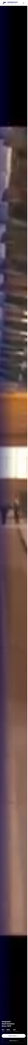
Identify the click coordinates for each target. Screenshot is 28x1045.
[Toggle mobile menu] (24, 3)
